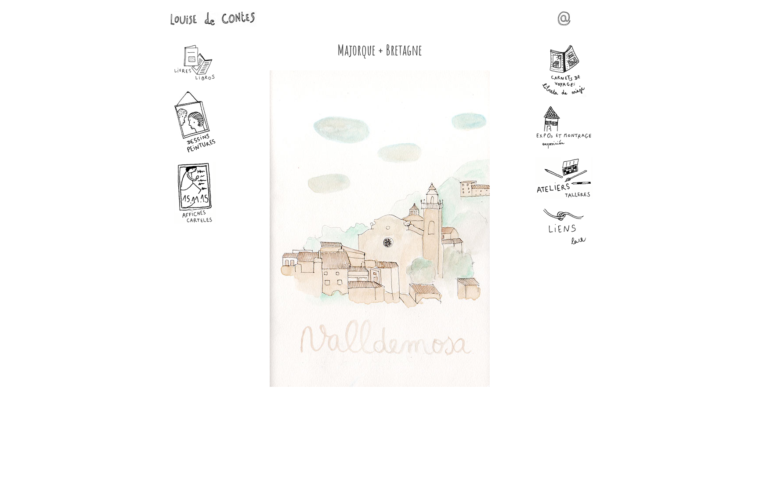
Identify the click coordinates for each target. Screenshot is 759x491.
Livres (195, 62)
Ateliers (564, 178)
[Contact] (564, 22)
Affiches (195, 193)
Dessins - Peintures (195, 121)
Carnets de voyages (564, 70)
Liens (564, 227)
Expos (564, 127)
